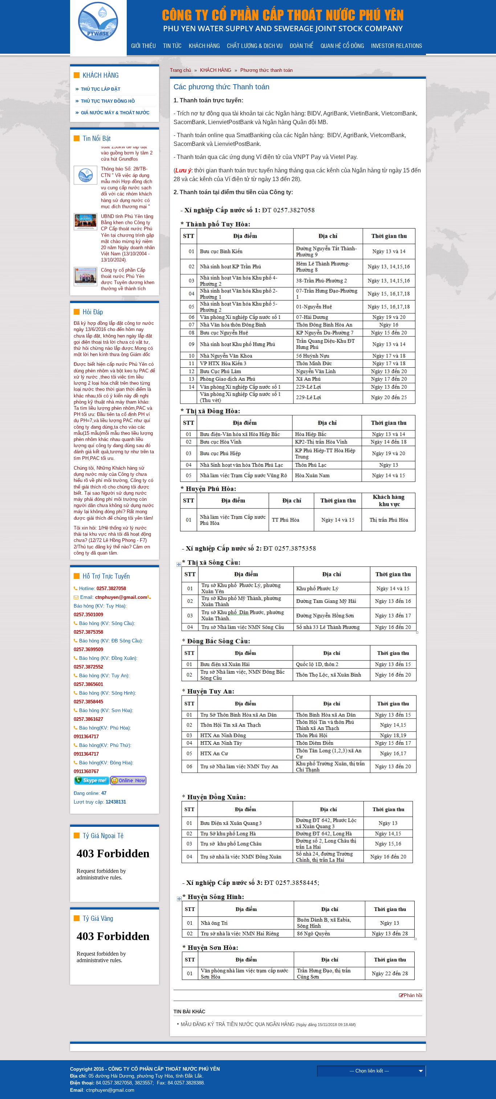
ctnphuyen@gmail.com (110, 1090)
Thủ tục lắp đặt (100, 89)
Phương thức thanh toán (266, 70)
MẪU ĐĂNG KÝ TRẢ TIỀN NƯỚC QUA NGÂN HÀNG (237, 1024)
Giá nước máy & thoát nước (115, 112)
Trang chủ (180, 70)
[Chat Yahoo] (128, 780)
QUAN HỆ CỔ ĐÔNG (342, 45)
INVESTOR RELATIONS (396, 45)
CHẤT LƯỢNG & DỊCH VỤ (254, 45)
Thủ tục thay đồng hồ (108, 101)
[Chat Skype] (92, 780)
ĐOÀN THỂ (301, 45)
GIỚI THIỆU (143, 45)
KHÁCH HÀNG (204, 45)
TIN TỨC (172, 45)
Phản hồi (413, 995)
